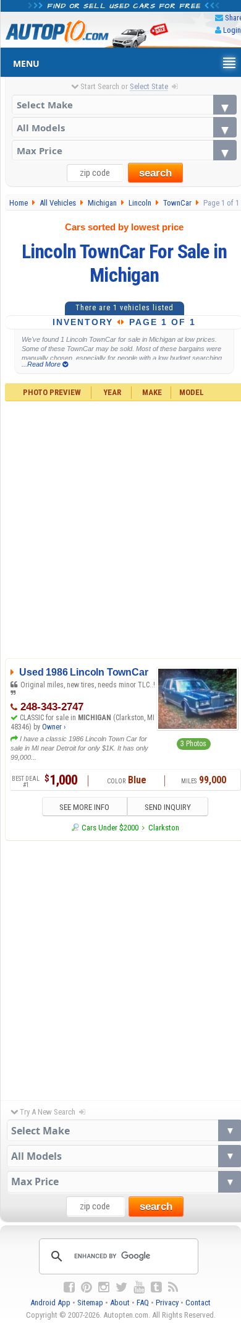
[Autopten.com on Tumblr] (156, 1287)
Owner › (54, 727)
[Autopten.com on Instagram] (103, 1287)
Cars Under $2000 (110, 827)
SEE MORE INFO (84, 807)
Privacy (167, 1302)
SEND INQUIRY (168, 807)
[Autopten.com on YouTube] (139, 1287)
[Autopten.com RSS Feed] (173, 1287)
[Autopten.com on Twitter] (121, 1287)
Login (232, 30)
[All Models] (124, 127)
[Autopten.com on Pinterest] (86, 1287)
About (120, 1302)
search (155, 173)
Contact (198, 1302)
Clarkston (163, 827)
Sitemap (90, 1302)
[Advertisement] (120, 967)
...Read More (42, 364)
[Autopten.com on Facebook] (69, 1287)
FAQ (143, 1302)
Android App (50, 1302)
